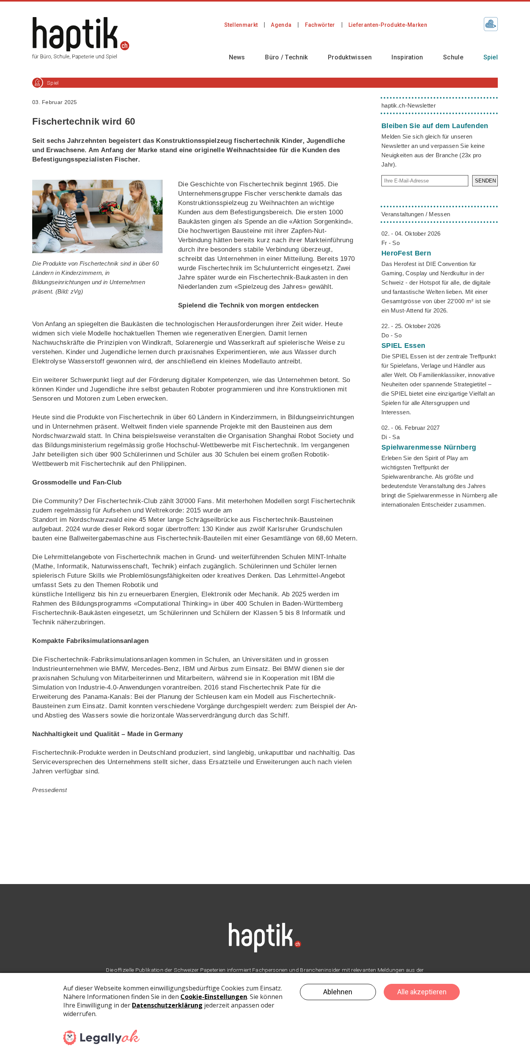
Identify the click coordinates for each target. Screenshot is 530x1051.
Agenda (281, 25)
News (237, 57)
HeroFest (406, 253)
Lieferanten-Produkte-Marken (387, 25)
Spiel (490, 57)
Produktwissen (350, 57)
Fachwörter (320, 25)
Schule (453, 57)
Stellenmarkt (241, 25)
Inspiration (407, 57)
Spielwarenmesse (428, 447)
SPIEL (403, 345)
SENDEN (485, 181)
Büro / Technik (286, 57)
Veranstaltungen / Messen (415, 214)
